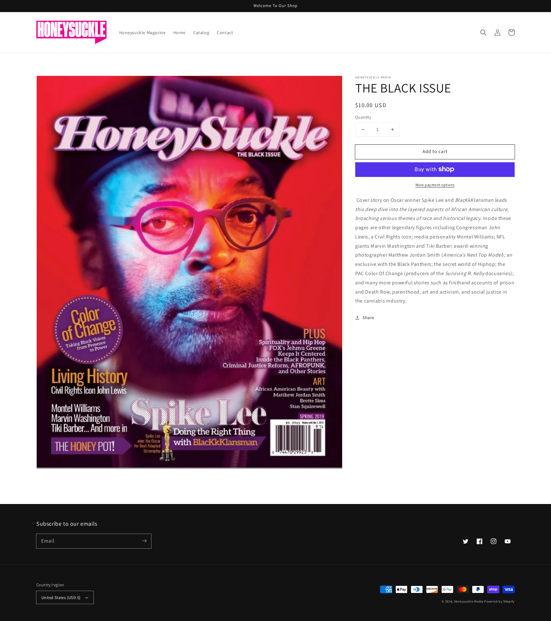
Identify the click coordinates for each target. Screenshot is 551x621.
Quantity (363, 117)
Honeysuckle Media (469, 601)
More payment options (435, 184)
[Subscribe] (144, 541)
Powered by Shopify (499, 601)
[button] (483, 33)
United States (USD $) (60, 597)
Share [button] (368, 317)
